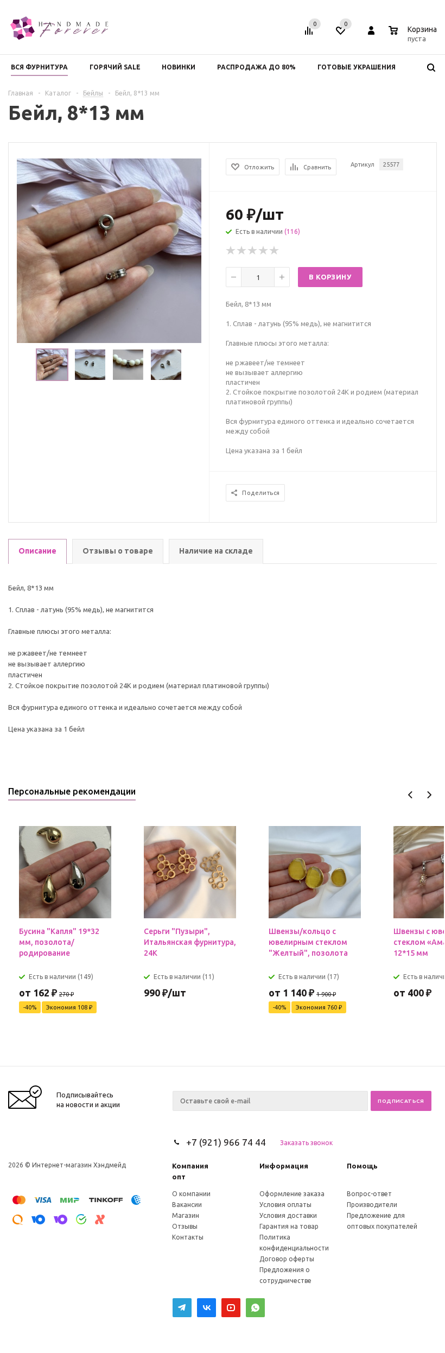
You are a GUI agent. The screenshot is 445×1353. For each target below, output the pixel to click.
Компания (190, 1166)
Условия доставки (288, 1215)
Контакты (188, 1237)
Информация (283, 1166)
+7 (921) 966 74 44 (226, 1142)
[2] (242, 250)
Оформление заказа (292, 1193)
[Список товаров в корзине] (414, 37)
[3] (252, 250)
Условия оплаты (285, 1204)
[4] (263, 250)
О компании (191, 1193)
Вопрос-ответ (369, 1193)
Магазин (185, 1215)
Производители (372, 1204)
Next (429, 795)
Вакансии (187, 1204)
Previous (410, 795)
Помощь (362, 1166)
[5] (274, 250)
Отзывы (185, 1226)
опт (179, 1176)
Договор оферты (286, 1258)
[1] (231, 250)
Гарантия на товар (289, 1226)
